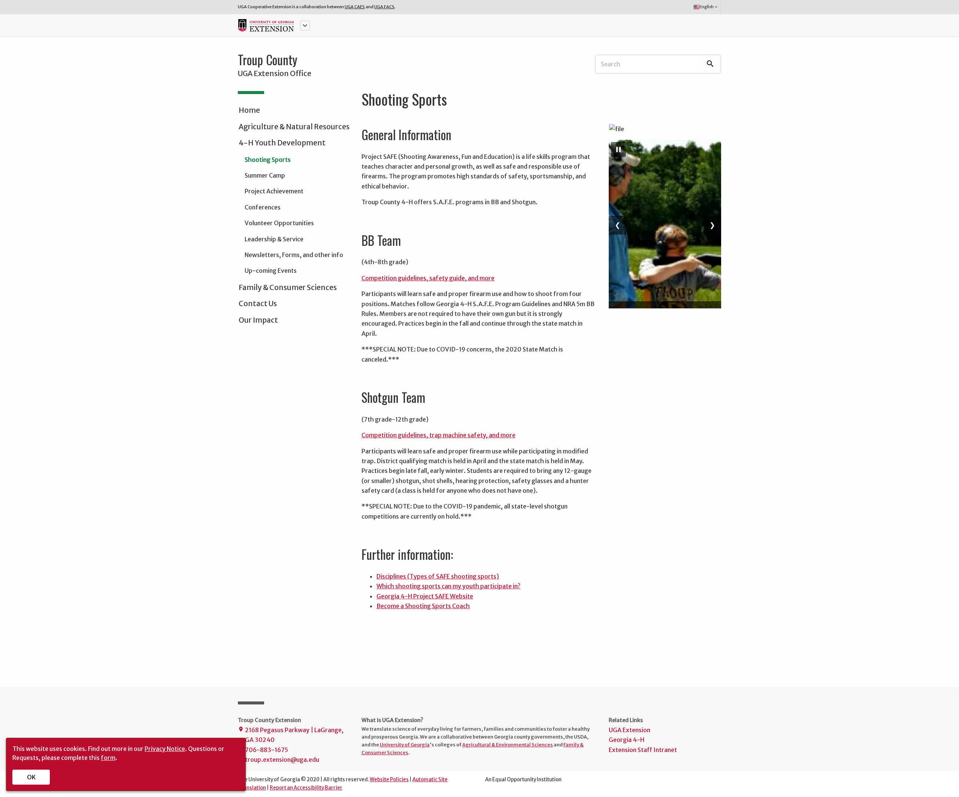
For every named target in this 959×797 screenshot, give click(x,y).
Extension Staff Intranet (643, 750)
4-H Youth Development (282, 142)
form (108, 757)
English (709, 6)
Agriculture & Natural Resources (294, 126)
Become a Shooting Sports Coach (423, 606)
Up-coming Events (271, 270)
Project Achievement (274, 191)
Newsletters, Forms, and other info (294, 255)
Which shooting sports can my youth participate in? (448, 586)
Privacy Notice (165, 748)
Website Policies (389, 779)
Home (249, 110)
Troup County (267, 59)
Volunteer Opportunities (279, 223)
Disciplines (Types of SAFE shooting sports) (437, 576)
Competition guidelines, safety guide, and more (427, 278)
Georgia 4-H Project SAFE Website (424, 596)
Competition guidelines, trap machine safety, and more (438, 435)
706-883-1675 (263, 750)
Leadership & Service (274, 239)
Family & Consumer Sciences (288, 287)
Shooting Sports (268, 159)
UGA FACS (384, 6)
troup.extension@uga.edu (278, 759)
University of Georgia (405, 745)
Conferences (263, 207)
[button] (305, 25)
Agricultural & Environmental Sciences (507, 745)
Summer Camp (265, 175)
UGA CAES (355, 6)
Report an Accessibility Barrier (306, 788)
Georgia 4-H (626, 739)
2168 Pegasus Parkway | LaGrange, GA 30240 (291, 734)
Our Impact (258, 320)
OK (31, 777)
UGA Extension (629, 730)
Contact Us (258, 303)
